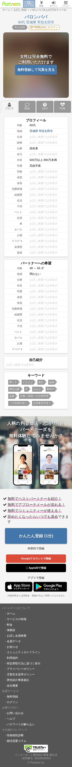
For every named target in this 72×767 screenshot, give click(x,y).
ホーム (11, 613)
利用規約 (12, 657)
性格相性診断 (15, 735)
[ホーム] (11, 4)
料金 (9, 624)
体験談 (11, 630)
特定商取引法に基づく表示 (23, 663)
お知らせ (12, 646)
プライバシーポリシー (21, 668)
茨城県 (34, 131)
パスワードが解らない (21, 724)
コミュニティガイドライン (23, 652)
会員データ (14, 641)
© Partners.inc (36, 762)
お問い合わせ (15, 713)
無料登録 (12, 696)
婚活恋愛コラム (16, 740)
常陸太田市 (46, 131)
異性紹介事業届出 (18, 680)
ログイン (12, 702)
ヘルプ (11, 718)
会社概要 (12, 685)
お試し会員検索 (16, 635)
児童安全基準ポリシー (21, 674)
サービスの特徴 (16, 619)
